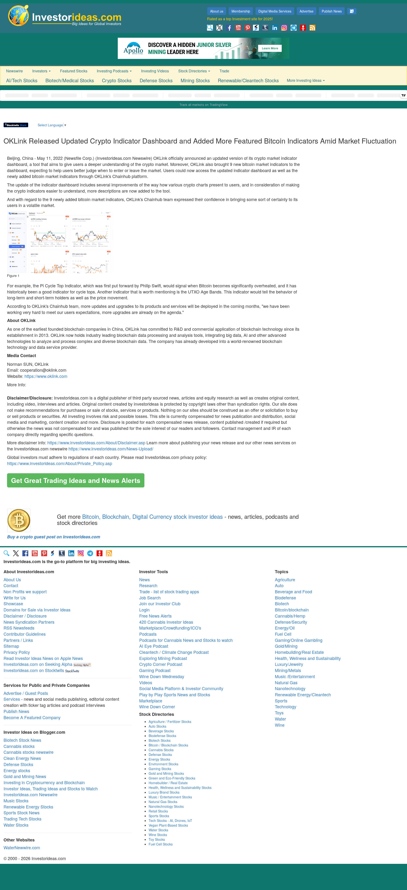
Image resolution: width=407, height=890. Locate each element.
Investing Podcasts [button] (113, 71)
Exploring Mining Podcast (163, 658)
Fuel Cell (283, 634)
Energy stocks (17, 770)
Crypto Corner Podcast (160, 664)
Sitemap (11, 646)
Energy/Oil (285, 628)
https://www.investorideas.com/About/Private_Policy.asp (59, 463)
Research (148, 585)
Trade (224, 71)
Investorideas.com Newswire (30, 794)
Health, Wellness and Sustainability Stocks (180, 787)
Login (144, 609)
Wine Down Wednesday (161, 676)
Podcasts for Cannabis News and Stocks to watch (186, 640)
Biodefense (285, 597)
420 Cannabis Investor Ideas (166, 622)
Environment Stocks (163, 764)
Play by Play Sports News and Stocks (174, 694)
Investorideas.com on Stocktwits (34, 670)
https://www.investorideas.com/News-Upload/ (111, 448)
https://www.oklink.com (45, 376)
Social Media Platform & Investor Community (181, 688)
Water (280, 719)
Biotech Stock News (22, 740)
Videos (145, 682)
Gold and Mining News (25, 776)
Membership (241, 11)
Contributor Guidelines (25, 634)
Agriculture (285, 579)
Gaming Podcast (155, 670)
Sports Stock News (22, 812)
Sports (281, 700)
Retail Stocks (158, 811)
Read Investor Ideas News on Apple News (43, 658)
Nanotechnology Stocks (166, 806)
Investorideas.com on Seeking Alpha (38, 664)
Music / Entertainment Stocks (170, 797)
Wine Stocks (158, 834)
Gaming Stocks (160, 768)
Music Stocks (16, 800)
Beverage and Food (293, 591)
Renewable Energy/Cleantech (303, 694)
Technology (285, 706)
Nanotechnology (290, 688)
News (144, 579)
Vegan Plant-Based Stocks (168, 825)
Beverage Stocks (161, 731)
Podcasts (148, 634)
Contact (11, 585)
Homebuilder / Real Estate (168, 782)
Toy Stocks (157, 839)
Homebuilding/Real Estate (299, 652)
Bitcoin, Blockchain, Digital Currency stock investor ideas (152, 516)
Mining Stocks (195, 80)
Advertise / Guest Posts (26, 693)
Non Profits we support (25, 591)
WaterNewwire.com (22, 847)
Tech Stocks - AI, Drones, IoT (170, 820)
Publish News (332, 11)
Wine (280, 725)
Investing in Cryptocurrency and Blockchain (44, 782)
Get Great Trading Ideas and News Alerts (75, 480)
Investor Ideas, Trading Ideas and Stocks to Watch (51, 788)
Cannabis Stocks (161, 749)
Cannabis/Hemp (290, 616)
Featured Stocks (73, 71)
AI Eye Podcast (153, 646)
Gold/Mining (286, 646)
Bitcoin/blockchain (292, 609)
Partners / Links (18, 640)
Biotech (282, 603)
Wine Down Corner (157, 706)
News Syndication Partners (29, 622)
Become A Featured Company (32, 717)
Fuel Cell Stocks (161, 844)
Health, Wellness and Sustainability (308, 658)
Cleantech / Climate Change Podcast (174, 652)
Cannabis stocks (19, 746)
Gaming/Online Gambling (298, 640)
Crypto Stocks (117, 80)
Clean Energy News (22, 758)
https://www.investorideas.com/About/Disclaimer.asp (96, 442)
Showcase (13, 603)
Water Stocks (16, 825)
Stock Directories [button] (193, 71)
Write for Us (15, 597)
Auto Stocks (157, 726)
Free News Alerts (155, 616)
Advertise (306, 11)
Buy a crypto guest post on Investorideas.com (53, 537)
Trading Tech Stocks (22, 819)
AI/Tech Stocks (21, 80)
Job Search (150, 597)
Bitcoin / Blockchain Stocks (168, 745)
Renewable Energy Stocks (28, 806)
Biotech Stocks (160, 740)
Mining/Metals (288, 670)
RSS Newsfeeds (19, 628)
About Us (12, 579)
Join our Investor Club (159, 603)
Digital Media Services (274, 11)
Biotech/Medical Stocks (69, 80)
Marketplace (150, 700)
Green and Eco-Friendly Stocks (172, 778)
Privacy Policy (17, 652)
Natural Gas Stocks (163, 801)
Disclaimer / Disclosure (25, 616)
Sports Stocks (159, 815)
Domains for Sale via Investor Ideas (37, 609)
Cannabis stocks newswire (28, 752)
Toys (279, 712)
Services (12, 699)
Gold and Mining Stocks (166, 773)
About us (216, 11)
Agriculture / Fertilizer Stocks (170, 721)
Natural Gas (286, 682)
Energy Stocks (159, 759)
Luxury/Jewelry (289, 664)
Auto (279, 585)
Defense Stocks (156, 80)
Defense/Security (291, 622)
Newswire (14, 71)
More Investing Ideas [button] (304, 80)
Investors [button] (40, 71)
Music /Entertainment (295, 676)
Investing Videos (155, 71)
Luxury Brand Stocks (164, 792)
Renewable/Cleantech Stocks (248, 80)
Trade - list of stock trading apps (169, 591)
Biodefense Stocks (162, 735)
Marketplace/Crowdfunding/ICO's (170, 628)
